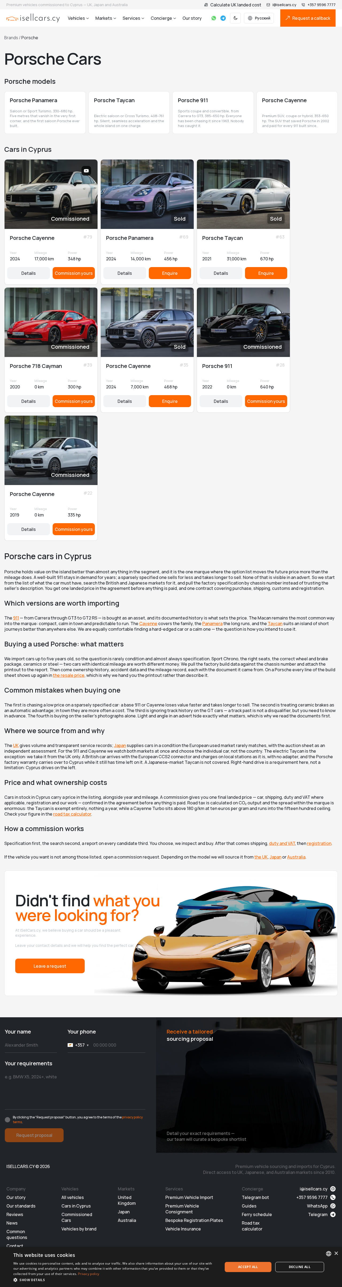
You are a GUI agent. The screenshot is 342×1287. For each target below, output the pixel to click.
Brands (11, 38)
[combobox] (328, 1253)
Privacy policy (88, 1274)
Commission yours (74, 273)
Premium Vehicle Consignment (182, 1209)
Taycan (275, 623)
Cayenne (148, 623)
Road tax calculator (252, 1226)
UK (16, 745)
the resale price (68, 675)
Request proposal (34, 1135)
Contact (14, 1246)
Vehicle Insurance (183, 1229)
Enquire (170, 273)
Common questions (16, 1234)
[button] (115, 1280)
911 (16, 618)
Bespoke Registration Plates (194, 1220)
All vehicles (72, 1197)
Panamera (212, 623)
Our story (192, 18)
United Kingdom (127, 1200)
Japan (120, 745)
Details (28, 273)
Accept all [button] (248, 1267)
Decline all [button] (299, 1267)
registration (319, 843)
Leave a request (50, 966)
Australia (296, 857)
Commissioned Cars (76, 1217)
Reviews (14, 1214)
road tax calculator (72, 814)
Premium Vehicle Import (189, 1197)
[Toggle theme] (235, 18)
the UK (261, 857)
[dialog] (171, 1267)
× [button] (336, 1254)
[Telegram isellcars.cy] (223, 18)
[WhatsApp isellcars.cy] (213, 18)
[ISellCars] (33, 18)
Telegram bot (255, 1197)
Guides (249, 1206)
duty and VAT (282, 843)
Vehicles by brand (78, 1229)
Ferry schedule (257, 1214)
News (12, 1223)
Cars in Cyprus (76, 1206)
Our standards (21, 1206)
